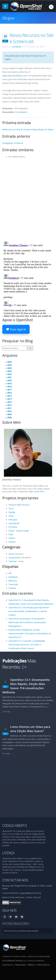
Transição (13, 584)
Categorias (11, 547)
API (10, 573)
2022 (9, 374)
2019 (9, 383)
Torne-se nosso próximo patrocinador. (21, 931)
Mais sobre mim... (37, 491)
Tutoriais (13, 561)
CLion (11, 508)
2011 (9, 408)
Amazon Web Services (19, 504)
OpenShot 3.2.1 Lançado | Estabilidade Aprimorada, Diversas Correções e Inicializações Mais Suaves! (27, 644)
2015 (9, 395)
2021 (9, 377)
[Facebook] (4, 916)
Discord (37, 897)
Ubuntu (12, 541)
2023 (9, 371)
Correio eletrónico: (16, 897)
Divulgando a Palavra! (12, 143)
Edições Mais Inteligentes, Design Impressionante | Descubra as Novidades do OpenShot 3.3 (30, 633)
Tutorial (12, 588)
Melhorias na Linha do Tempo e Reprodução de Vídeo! (28, 129)
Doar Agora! (17, 329)
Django (12, 512)
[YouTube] (22, 916)
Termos (31, 965)
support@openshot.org (30, 893)
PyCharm (13, 527)
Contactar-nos (15, 880)
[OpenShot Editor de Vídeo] (14, 947)
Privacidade (20, 965)
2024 (9, 368)
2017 (9, 389)
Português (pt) (43, 965)
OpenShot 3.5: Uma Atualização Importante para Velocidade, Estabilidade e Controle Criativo (29, 611)
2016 (9, 392)
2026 (9, 361)
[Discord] (16, 916)
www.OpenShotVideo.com (14, 75)
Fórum (29, 897)
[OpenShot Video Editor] (25, 6)
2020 (9, 380)
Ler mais (6, 711)
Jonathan (17, 46)
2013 (9, 402)
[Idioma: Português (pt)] (51, 7)
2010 (9, 411)
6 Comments (21, 112)
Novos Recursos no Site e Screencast (32, 38)
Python (12, 538)
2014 (9, 398)
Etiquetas (10, 566)
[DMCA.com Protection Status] (11, 902)
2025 (9, 365)
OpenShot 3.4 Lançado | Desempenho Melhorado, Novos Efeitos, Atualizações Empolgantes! (27, 622)
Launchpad (14, 523)
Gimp (11, 515)
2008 (9, 417)
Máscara (13, 580)
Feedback (13, 577)
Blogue (8, 18)
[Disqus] (28, 198)
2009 (9, 414)
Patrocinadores (15, 923)
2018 (9, 386)
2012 (9, 405)
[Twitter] (10, 916)
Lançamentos (15, 557)
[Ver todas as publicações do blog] (24, 667)
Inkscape (13, 519)
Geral (11, 553)
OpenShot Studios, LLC (17, 960)
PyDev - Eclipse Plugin (19, 530)
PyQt (11, 534)
